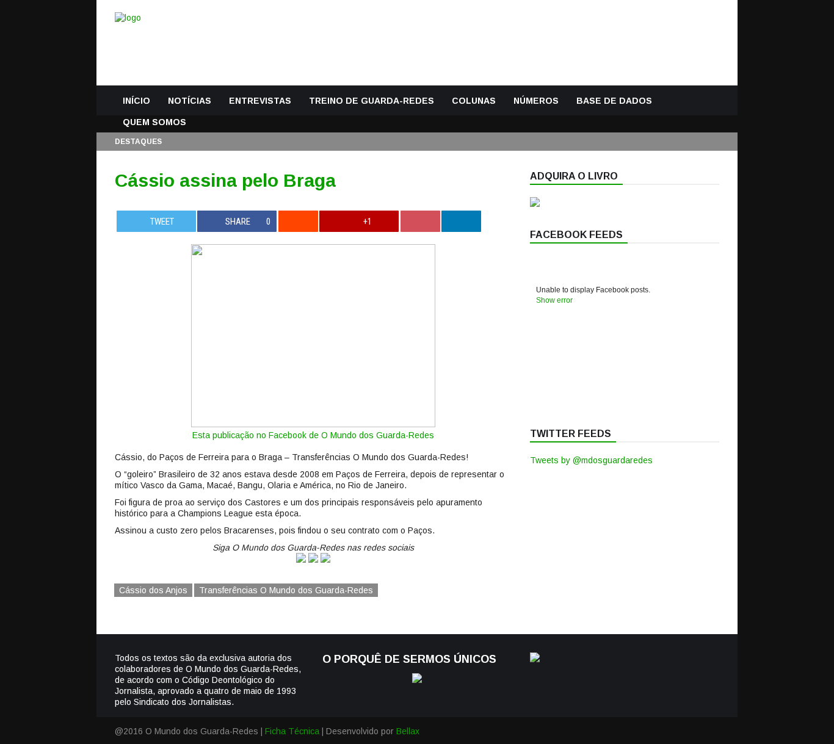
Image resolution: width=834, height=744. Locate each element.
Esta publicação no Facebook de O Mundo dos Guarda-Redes (313, 435)
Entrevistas (260, 101)
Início (136, 101)
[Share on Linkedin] (461, 221)
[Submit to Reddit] (298, 221)
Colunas (474, 101)
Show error (554, 300)
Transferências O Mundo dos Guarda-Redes (286, 590)
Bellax (407, 731)
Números (536, 101)
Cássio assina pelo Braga (225, 180)
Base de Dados (614, 101)
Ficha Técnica (292, 731)
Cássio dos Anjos (153, 590)
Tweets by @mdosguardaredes (591, 460)
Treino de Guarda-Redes (371, 101)
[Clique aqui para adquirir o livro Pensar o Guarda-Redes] (535, 204)
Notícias (189, 101)
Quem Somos (154, 122)
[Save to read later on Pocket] (420, 221)
